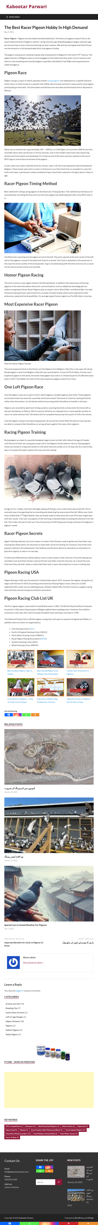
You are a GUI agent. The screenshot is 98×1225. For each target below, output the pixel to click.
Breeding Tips (12, 1008)
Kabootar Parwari (26, 6)
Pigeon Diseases (13, 1021)
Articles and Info (13, 1004)
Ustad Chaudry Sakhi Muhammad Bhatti (47, 1130)
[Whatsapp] (26, 714)
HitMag (90, 1218)
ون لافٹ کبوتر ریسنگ (13, 856)
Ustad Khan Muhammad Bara (18, 1134)
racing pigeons (53, 80)
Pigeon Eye (82, 1126)
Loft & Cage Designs (14, 1017)
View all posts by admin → (34, 962)
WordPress (79, 1218)
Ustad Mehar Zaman (68, 1134)
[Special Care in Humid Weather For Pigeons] (49, 894)
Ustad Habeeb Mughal (75, 1130)
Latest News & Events (15, 1012)
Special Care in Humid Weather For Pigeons (25, 925)
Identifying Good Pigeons (48, 1126)
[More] (35, 714)
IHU (31, 628)
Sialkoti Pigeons (13, 1030)
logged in (19, 990)
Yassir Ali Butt (12, 1137)
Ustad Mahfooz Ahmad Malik (45, 1134)
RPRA (43, 638)
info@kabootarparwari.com (16, 1171)
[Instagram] (17, 714)
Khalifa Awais (68, 1126)
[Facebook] (9, 714)
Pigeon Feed (11, 1130)
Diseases (30, 1126)
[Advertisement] (49, 1090)
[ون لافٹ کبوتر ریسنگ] (49, 826)
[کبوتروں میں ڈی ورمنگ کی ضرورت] (49, 757)
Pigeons (9, 1025)
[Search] (58, 1182)
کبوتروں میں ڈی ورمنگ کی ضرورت (19, 788)
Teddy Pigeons (12, 1034)
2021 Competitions (14, 1126)
